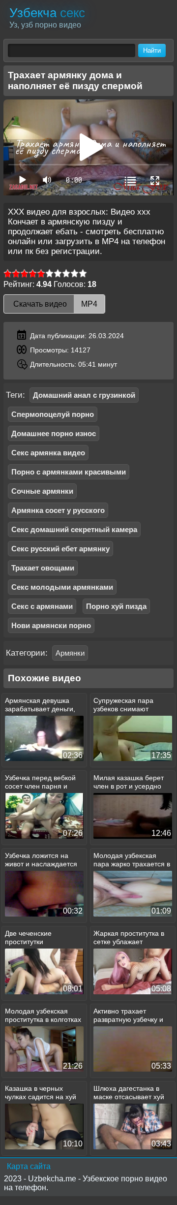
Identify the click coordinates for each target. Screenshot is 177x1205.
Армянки (70, 653)
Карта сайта (29, 1166)
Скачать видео (54, 304)
